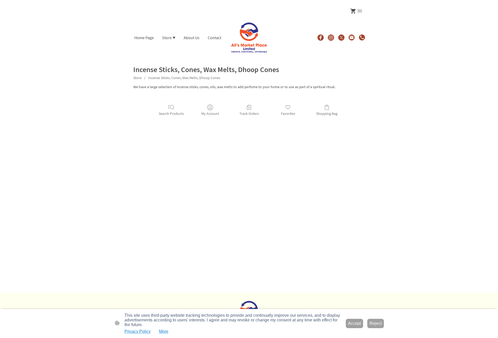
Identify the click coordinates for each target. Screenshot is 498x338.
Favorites (288, 113)
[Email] (352, 37)
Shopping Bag (326, 113)
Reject (376, 323)
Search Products (171, 113)
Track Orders (249, 113)
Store (137, 77)
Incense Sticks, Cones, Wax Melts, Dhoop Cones (184, 77)
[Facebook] (320, 37)
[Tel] (362, 37)
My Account (210, 113)
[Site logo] (249, 38)
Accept (354, 323)
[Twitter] (341, 37)
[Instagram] (331, 37)
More (163, 331)
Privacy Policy (138, 331)
